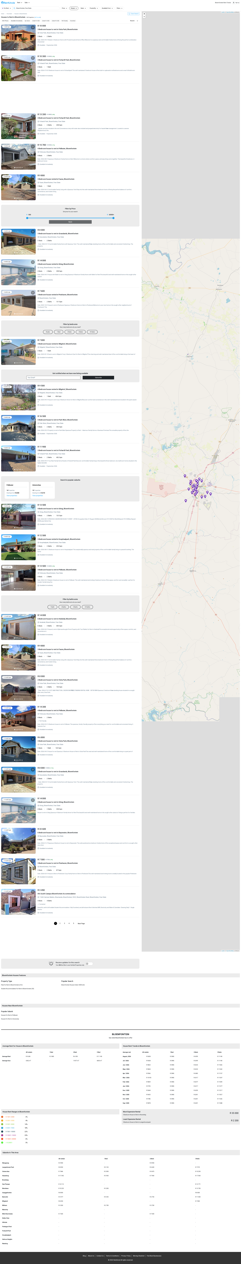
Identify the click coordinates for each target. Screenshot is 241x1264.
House (73, 8)
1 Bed (58, 332)
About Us (91, 1256)
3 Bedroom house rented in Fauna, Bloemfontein (87, 187)
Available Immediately (16, 20)
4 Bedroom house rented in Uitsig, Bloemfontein (87, 272)
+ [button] (144, 14)
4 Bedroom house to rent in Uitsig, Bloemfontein (87, 517)
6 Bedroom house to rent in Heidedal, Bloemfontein (87, 627)
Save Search (135, 13)
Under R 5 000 (55, 20)
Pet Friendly (65, 20)
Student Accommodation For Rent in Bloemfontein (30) (17, 988)
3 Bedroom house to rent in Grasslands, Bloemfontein (87, 242)
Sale (26, 2)
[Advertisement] (57, 99)
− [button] (144, 16)
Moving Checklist (138, 1256)
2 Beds (69, 332)
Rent (18, 2)
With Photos (5, 20)
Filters (118, 8)
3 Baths (75, 607)
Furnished (72, 20)
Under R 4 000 (45, 20)
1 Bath (52, 607)
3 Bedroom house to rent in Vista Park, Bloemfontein (87, 38)
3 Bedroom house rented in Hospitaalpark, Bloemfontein (87, 547)
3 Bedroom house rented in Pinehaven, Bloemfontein (87, 303)
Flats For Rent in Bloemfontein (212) (11, 985)
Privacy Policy (126, 1256)
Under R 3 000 (36, 20)
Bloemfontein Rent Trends (223, 2)
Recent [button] (132, 20)
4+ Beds (92, 332)
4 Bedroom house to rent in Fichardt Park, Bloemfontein (87, 126)
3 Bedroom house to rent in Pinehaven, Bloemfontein (87, 871)
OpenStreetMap (230, 12)
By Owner (27, 20)
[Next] (33, 38)
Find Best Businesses (154, 1256)
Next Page (81, 923)
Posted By (93, 8)
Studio (48, 332)
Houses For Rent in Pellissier (9, 1015)
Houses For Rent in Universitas (10, 1019)
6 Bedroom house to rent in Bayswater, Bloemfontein (87, 841)
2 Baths (63, 607)
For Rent (6, 8)
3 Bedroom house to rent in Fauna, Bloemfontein (87, 658)
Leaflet (223, 12)
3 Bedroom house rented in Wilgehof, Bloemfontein (87, 352)
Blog (84, 1256)
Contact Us (100, 1256)
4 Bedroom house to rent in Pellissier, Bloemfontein (87, 157)
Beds (82, 8)
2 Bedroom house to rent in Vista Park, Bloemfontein (87, 688)
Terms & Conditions (112, 1256)
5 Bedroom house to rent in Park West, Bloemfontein (87, 428)
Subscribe (98, 377)
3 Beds (81, 332)
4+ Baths (87, 607)
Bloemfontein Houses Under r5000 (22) (73, 985)
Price (63, 8)
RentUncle (8, 2)
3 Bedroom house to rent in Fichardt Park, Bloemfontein (87, 68)
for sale (38, 17)
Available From (106, 8)
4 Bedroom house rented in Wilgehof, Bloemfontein (87, 397)
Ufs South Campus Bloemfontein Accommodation (87, 902)
